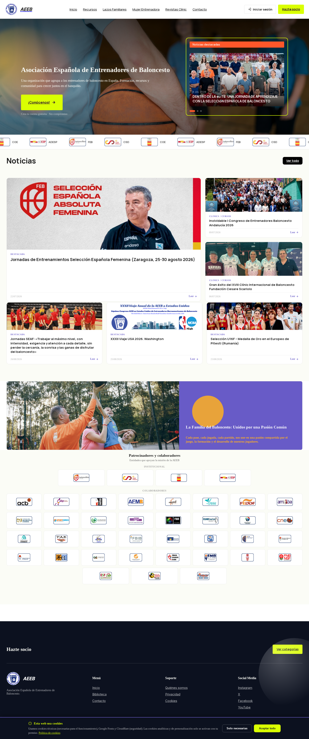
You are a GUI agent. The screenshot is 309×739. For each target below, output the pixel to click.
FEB (80, 142)
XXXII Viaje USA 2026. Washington (137, 339)
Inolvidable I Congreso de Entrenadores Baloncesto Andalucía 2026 (250, 222)
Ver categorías (287, 649)
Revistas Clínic (176, 9)
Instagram (245, 688)
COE (153, 142)
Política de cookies (49, 732)
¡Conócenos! (39, 102)
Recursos (90, 9)
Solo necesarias (237, 728)
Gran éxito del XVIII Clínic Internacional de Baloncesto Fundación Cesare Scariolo (251, 286)
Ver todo (292, 161)
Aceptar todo (267, 728)
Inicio (73, 9)
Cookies (171, 701)
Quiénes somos (176, 688)
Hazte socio (291, 9)
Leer (191, 296)
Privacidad (172, 694)
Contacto (200, 9)
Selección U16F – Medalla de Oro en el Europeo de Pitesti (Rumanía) (250, 341)
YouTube (244, 707)
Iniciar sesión (262, 9)
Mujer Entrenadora (146, 9)
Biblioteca (99, 694)
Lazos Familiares (115, 9)
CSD (116, 142)
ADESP (42, 142)
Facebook (245, 701)
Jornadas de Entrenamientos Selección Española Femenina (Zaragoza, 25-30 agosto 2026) (103, 259)
